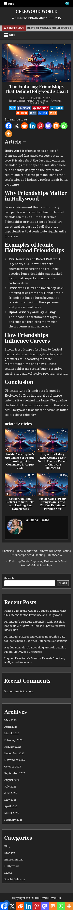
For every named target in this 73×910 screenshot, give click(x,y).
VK (34, 113)
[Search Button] (67, 3)
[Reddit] (24, 125)
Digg (44, 113)
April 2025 (10, 806)
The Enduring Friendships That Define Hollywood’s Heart (36, 89)
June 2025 (10, 793)
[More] (8, 133)
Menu (11, 4)
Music (8, 872)
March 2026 (11, 733)
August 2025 (11, 780)
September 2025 (14, 773)
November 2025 (14, 760)
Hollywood (42, 100)
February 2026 (13, 740)
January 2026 (12, 746)
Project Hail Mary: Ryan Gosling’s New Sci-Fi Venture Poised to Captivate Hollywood (52, 461)
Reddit (23, 113)
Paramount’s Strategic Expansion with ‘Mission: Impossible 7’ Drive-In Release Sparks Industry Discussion (34, 626)
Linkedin (58, 108)
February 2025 (13, 819)
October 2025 (12, 766)
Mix (54, 113)
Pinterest (42, 108)
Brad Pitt (9, 853)
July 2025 (10, 786)
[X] (16, 125)
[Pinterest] (40, 125)
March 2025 (11, 813)
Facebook (25, 108)
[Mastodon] (48, 125)
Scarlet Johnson (14, 879)
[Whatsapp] (64, 125)
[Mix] (56, 125)
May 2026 (10, 720)
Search (9, 578)
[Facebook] (8, 125)
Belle (26, 98)
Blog (15, 100)
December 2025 (14, 753)
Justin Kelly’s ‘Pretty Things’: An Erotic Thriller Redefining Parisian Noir (53, 504)
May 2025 (10, 799)
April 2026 (10, 726)
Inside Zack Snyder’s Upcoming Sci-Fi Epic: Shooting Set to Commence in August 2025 (20, 461)
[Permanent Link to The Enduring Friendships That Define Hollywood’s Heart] (36, 63)
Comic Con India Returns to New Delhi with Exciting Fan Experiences (20, 504)
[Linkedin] (32, 125)
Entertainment (27, 100)
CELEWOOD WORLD (37, 11)
